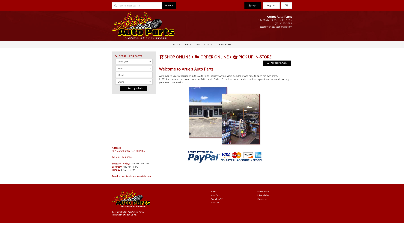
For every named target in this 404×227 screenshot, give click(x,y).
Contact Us (262, 199)
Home (176, 44)
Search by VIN (217, 199)
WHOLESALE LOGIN (277, 63)
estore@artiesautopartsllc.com (276, 26)
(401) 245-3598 (283, 23)
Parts (187, 44)
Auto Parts (215, 195)
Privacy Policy (263, 195)
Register (271, 5)
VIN (198, 44)
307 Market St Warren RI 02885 (275, 20)
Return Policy (263, 191)
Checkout (215, 202)
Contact (209, 44)
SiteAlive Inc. (131, 214)
